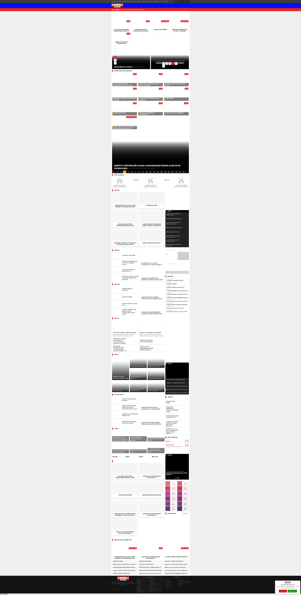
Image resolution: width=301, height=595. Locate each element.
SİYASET (173, 6)
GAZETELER (149, 1)
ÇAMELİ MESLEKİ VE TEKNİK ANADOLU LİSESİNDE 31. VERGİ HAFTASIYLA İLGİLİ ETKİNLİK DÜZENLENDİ (151, 567)
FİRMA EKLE (119, 1)
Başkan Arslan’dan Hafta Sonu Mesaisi (176, 389)
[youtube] (126, 590)
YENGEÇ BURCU (185, 488)
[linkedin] (123, 590)
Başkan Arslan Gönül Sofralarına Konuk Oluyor (125, 564)
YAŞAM (138, 580)
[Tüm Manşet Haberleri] (187, 172)
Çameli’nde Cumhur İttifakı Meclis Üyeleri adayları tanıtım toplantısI (177, 386)
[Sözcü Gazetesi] (125, 544)
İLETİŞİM (166, 1)
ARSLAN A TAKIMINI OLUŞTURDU (175, 383)
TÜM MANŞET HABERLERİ (135, 1)
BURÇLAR (114, 1)
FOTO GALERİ (140, 591)
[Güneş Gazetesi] (184, 544)
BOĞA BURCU (185, 483)
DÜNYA (151, 580)
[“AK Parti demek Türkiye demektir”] (176, 549)
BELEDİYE (127, 6)
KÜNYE (162, 1)
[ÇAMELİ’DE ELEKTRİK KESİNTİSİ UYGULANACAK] (140, 22)
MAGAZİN (162, 6)
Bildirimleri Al (292, 591)
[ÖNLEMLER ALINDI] (152, 194)
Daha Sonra (283, 591)
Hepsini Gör (185, 513)
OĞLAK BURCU (185, 503)
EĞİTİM (139, 6)
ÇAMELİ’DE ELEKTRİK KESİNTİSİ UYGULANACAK (120, 186)
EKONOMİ (145, 6)
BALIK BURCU (185, 508)
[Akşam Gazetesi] (167, 544)
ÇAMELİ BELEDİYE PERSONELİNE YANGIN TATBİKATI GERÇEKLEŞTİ (125, 567)
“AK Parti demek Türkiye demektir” (175, 379)
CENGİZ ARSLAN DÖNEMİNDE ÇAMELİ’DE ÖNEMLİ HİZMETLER (177, 573)
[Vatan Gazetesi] (150, 544)
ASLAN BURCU (174, 493)
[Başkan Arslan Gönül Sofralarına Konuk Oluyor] (125, 213)
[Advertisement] (104, 35)
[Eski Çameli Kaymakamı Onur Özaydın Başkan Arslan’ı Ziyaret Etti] (177, 371)
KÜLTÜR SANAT (153, 6)
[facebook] (113, 590)
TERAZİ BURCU (174, 498)
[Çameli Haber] (287, 583)
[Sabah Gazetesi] (116, 544)
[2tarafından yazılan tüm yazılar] (120, 182)
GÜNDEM (133, 6)
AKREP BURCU (185, 498)
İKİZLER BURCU (174, 488)
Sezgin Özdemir (119, 178)
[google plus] (120, 590)
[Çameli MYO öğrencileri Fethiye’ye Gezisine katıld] (179, 22)
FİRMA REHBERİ (126, 1)
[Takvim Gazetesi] (142, 544)
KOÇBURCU (174, 483)
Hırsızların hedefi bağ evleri (146, 564)
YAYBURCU (174, 503)
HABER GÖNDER (156, 1)
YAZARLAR (144, 1)
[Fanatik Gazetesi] (159, 544)
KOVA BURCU (174, 508)
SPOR (179, 6)
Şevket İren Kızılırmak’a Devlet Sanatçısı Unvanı (133, 9)
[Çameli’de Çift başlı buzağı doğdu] (121, 34)
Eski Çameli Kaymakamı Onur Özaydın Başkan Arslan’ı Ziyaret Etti (177, 393)
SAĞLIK (168, 6)
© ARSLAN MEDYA (123, 587)
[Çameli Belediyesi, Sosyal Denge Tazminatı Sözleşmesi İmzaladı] (125, 194)
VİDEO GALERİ (153, 589)
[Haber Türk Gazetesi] (133, 544)
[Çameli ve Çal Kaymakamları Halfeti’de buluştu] (125, 521)
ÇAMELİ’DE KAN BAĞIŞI (145, 561)
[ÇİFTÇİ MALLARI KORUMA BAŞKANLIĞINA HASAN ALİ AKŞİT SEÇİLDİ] (121, 22)
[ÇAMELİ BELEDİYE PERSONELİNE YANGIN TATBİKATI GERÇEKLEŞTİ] (152, 213)
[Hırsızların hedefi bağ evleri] (152, 484)
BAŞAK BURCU (185, 493)
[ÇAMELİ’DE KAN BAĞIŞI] (160, 22)
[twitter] (116, 590)
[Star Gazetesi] (176, 544)
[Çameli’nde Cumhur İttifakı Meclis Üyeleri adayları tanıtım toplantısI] (125, 232)
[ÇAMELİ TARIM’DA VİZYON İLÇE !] (152, 232)
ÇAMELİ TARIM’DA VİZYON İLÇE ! (122, 573)
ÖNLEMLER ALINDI (118, 561)
